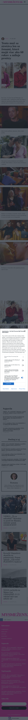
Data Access (14, 388)
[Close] (25, 331)
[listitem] (14, 357)
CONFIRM (8, 383)
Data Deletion (6, 388)
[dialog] (14, 360)
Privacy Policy (22, 388)
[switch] (22, 360)
